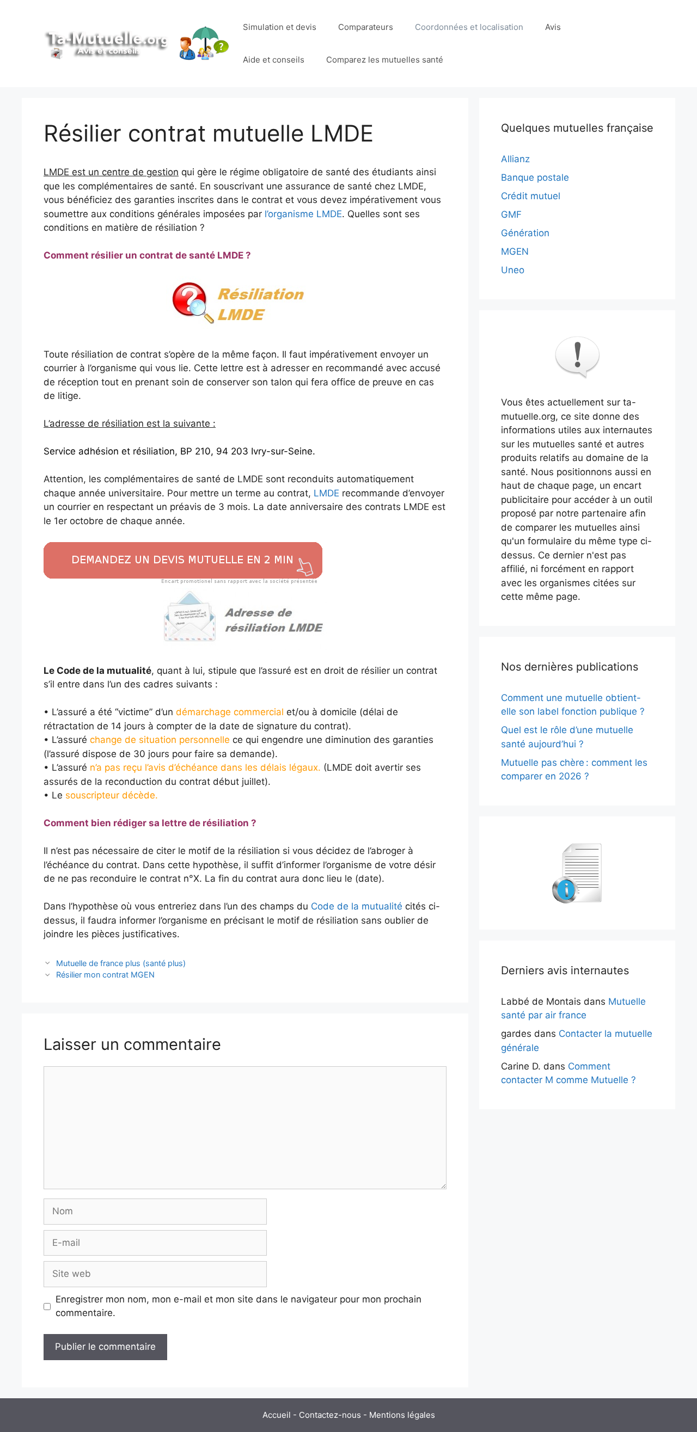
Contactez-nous (330, 1415)
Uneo (512, 270)
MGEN (515, 251)
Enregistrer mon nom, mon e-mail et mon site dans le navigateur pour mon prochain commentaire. (238, 1306)
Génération (525, 233)
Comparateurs (365, 27)
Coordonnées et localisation (469, 27)
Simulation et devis (279, 27)
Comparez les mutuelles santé (384, 59)
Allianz (515, 158)
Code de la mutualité (356, 906)
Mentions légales (402, 1415)
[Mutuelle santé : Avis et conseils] (138, 43)
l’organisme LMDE (303, 213)
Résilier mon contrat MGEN (105, 974)
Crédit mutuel (530, 195)
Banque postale (535, 177)
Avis (553, 27)
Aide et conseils (273, 59)
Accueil (276, 1415)
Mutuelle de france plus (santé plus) (121, 963)
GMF (511, 214)
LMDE (328, 493)
